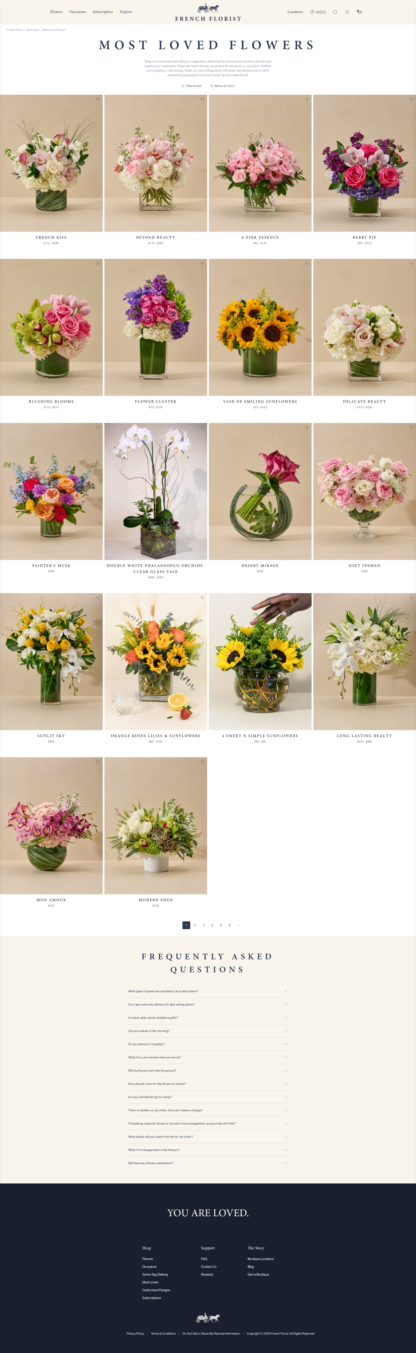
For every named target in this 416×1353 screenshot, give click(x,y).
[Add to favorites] (98, 99)
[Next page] (238, 925)
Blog (251, 1266)
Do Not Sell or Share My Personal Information (211, 1333)
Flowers (147, 1259)
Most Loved (150, 1282)
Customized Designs (156, 1290)
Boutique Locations (261, 1259)
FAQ (204, 1259)
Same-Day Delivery (155, 1274)
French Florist (15, 30)
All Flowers (33, 30)
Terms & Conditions (163, 1333)
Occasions (149, 1266)
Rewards (207, 1274)
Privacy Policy (135, 1333)
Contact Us (208, 1266)
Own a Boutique (258, 1274)
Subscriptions (151, 1298)
